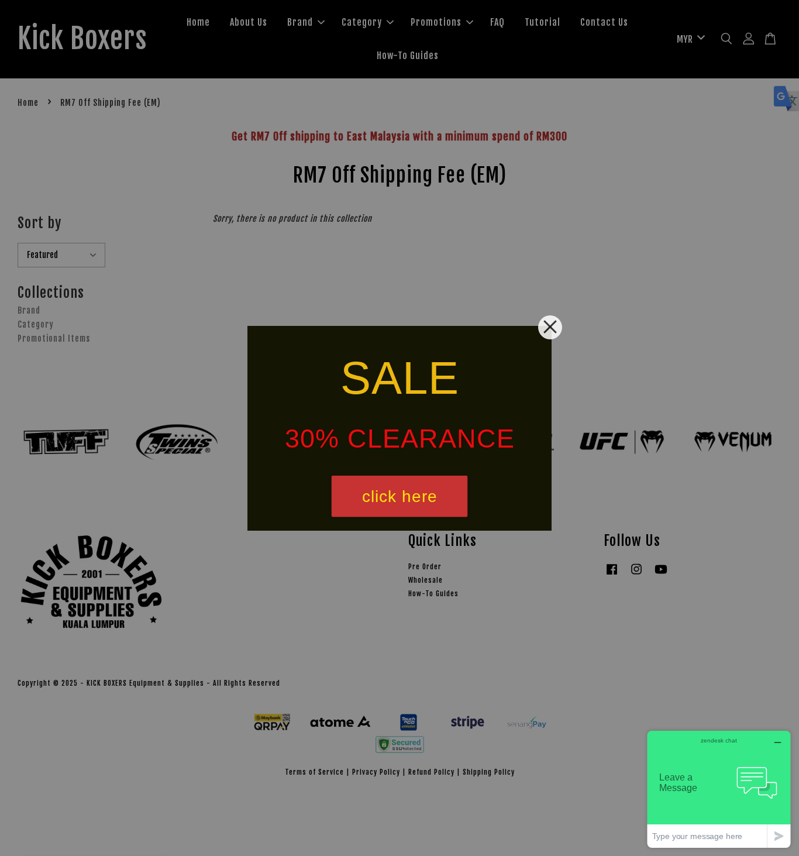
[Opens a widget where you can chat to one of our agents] (719, 789)
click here (400, 496)
